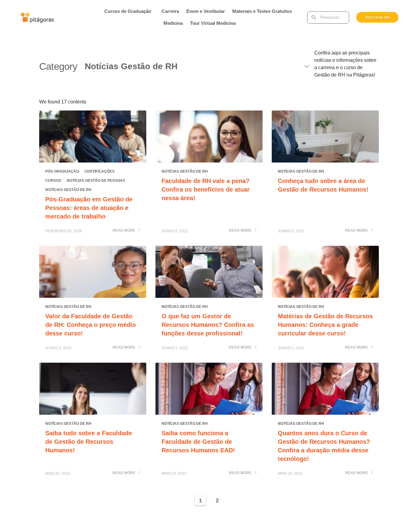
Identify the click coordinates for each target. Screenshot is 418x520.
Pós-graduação (62, 171)
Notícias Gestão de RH (68, 190)
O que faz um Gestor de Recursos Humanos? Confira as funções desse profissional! (208, 325)
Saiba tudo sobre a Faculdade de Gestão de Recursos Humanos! (88, 442)
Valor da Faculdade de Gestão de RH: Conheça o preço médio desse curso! (90, 325)
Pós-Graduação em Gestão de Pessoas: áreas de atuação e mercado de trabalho (88, 208)
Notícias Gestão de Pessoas (96, 180)
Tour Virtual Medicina (213, 23)
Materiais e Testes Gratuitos (262, 11)
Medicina (173, 23)
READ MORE (124, 231)
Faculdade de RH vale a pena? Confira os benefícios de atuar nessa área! (206, 189)
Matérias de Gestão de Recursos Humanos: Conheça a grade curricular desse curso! (325, 325)
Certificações (99, 171)
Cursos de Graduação (127, 11)
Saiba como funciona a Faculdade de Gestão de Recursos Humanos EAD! (198, 442)
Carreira (170, 11)
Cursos (53, 180)
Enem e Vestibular (205, 11)
